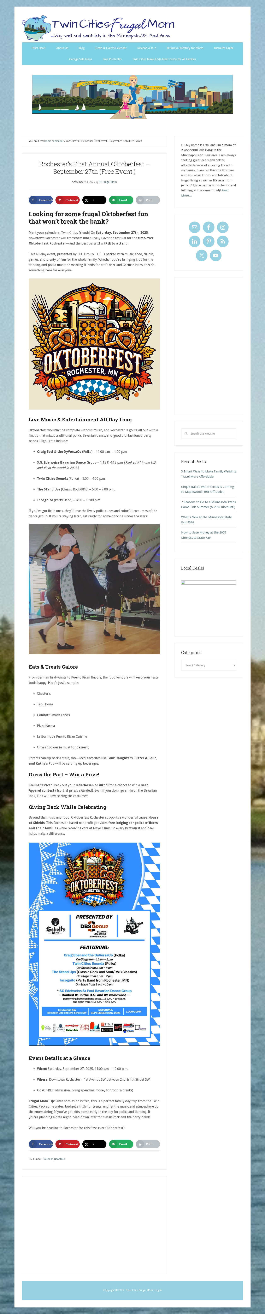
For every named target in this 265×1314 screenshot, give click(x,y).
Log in (158, 1290)
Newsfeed (59, 1159)
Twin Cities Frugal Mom (132, 97)
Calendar (48, 1159)
